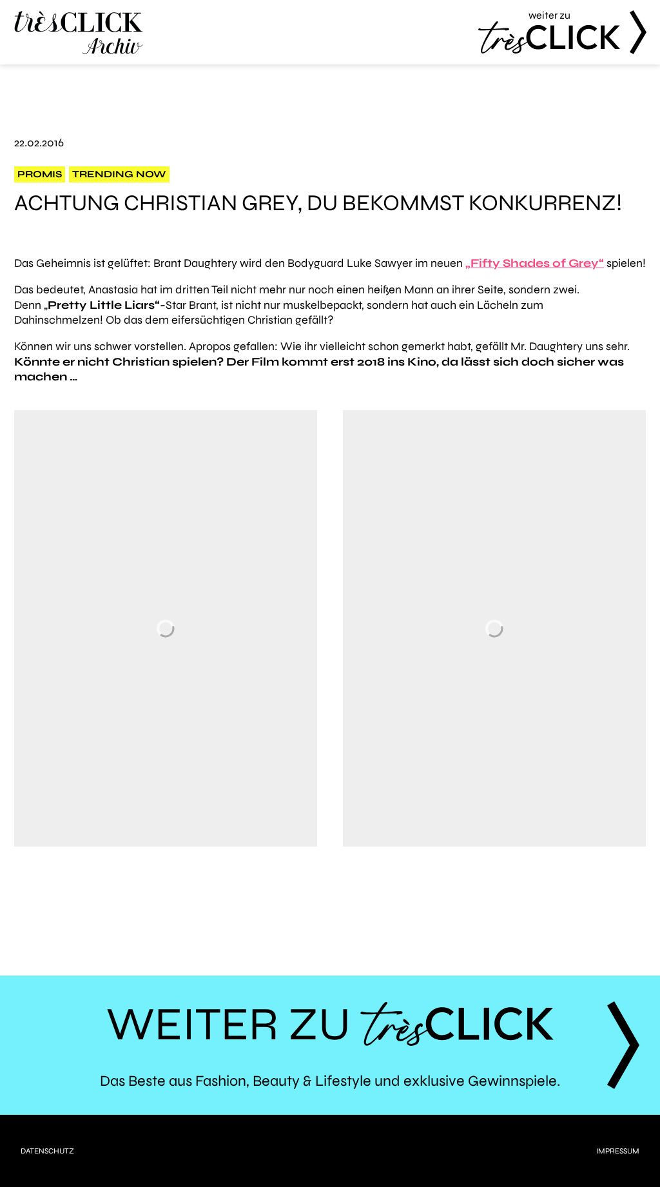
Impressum (617, 1150)
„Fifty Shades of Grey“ (534, 263)
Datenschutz (47, 1150)
